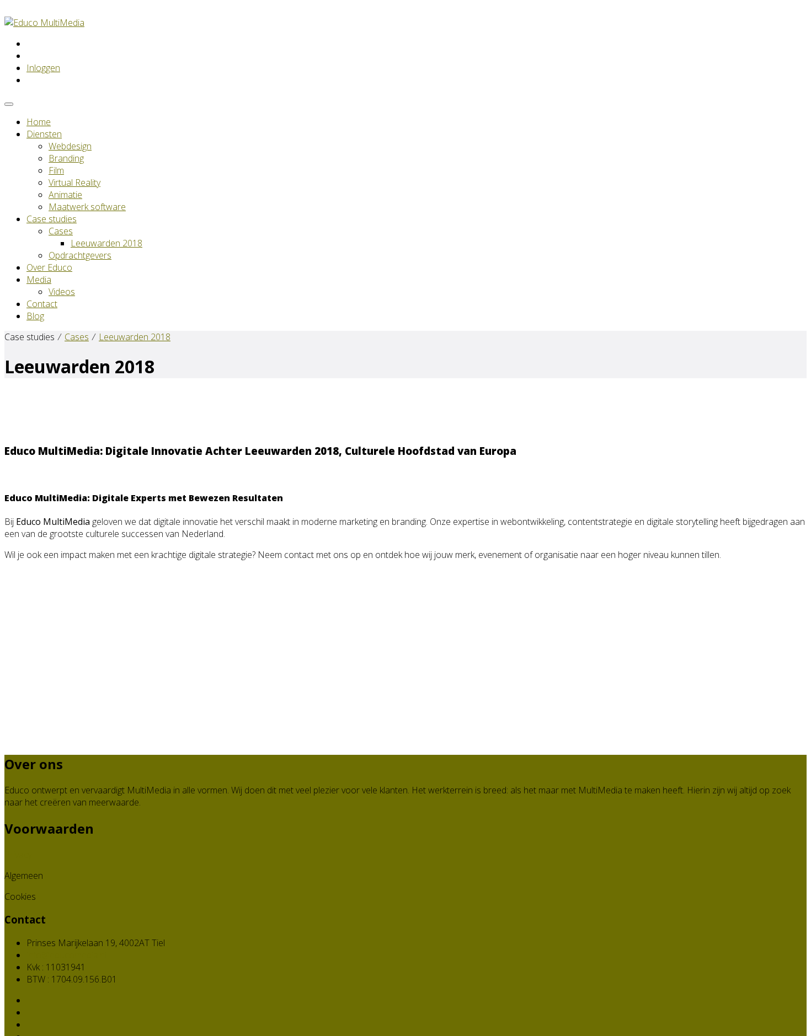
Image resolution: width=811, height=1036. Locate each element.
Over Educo (49, 267)
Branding (66, 158)
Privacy (18, 855)
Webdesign (70, 146)
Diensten (44, 134)
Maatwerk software (87, 207)
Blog (35, 316)
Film (56, 170)
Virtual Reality (74, 182)
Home (38, 122)
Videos (62, 292)
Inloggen (43, 68)
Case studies (51, 219)
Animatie (65, 195)
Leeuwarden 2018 (106, 243)
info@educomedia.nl (66, 955)
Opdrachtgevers (80, 255)
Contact (41, 304)
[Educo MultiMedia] (44, 23)
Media (38, 279)
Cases (61, 231)
